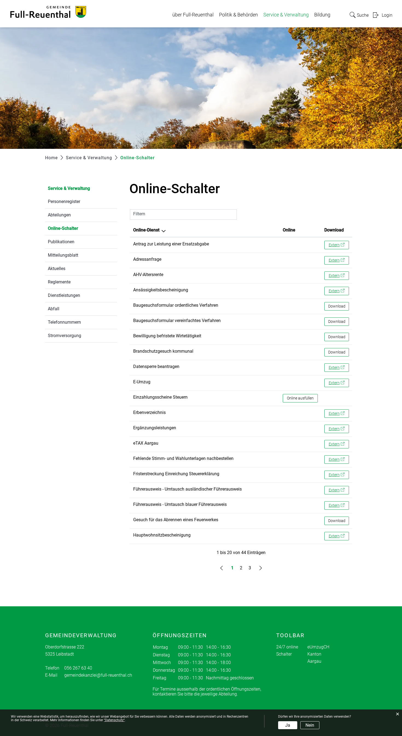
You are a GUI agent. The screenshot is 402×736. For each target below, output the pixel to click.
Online (289, 230)
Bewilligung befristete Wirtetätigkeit (167, 335)
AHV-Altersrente (148, 274)
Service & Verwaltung (286, 15)
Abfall (53, 308)
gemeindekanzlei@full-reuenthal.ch (98, 675)
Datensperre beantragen (156, 366)
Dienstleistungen (64, 295)
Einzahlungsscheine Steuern (160, 397)
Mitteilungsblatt (63, 255)
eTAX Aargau (145, 443)
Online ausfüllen (302, 398)
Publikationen (61, 241)
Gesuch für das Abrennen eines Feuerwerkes (175, 519)
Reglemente (59, 282)
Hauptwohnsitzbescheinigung (162, 535)
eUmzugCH (318, 647)
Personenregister (64, 201)
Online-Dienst (146, 230)
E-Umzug (141, 381)
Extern (339, 245)
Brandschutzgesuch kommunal (163, 351)
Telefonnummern (64, 322)
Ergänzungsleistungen (154, 427)
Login (387, 15)
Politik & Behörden (238, 15)
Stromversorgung (64, 335)
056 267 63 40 (78, 668)
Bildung (322, 15)
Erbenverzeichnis (149, 412)
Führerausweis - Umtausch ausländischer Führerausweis (187, 489)
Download (334, 230)
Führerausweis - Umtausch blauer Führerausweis (180, 504)
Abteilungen (59, 215)
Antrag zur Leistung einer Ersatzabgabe (171, 244)
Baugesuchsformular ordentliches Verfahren (175, 305)
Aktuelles (56, 268)
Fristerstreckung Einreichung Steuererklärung (176, 473)
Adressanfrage (147, 259)
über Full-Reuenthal (193, 15)
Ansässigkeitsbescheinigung (160, 289)
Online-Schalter (76, 228)
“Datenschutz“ (114, 720)
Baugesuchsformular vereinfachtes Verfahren (177, 320)
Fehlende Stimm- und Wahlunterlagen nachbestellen (183, 458)
